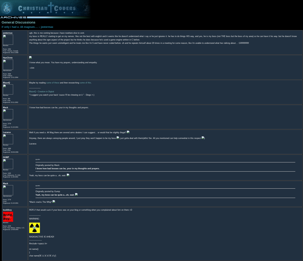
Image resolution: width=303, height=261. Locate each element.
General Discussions (18, 22)
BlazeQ (32, 91)
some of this (85, 83)
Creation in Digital (46, 91)
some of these (52, 83)
